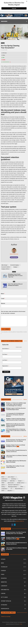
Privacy (21, 624)
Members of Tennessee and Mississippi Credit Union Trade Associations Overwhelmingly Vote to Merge (16, 404)
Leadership (4, 585)
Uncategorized (5, 608)
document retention (6, 266)
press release (12, 476)
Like (3, 57)
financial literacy (19, 488)
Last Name (5, 360)
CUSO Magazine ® (14, 497)
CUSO (3, 490)
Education (4, 578)
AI (12, 488)
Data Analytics (5, 589)
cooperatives (5, 488)
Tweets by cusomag (5, 616)
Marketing (4, 582)
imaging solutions (6, 268)
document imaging (15, 265)
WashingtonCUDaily (13, 486)
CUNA (3, 482)
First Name (5, 354)
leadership (13, 480)
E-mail (3, 298)
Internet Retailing (6, 601)
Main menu (4, 21)
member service (21, 482)
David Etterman (14, 254)
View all (25, 399)
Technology (4, 566)
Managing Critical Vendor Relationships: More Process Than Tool (15, 276)
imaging (16, 266)
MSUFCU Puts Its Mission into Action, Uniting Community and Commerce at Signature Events (15, 425)
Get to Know (4, 597)
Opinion (3, 559)
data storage (5, 265)
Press (2, 574)
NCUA (4, 476)
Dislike (4, 59)
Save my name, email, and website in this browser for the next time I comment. (13, 312)
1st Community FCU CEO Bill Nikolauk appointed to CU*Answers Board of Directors (15, 415)
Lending (3, 593)
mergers (21, 480)
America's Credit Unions (14, 484)
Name (3, 293)
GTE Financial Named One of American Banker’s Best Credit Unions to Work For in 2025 (16, 431)
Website (3, 303)
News (2, 563)
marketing (14, 478)
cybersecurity (11, 482)
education (10, 490)
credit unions (5, 478)
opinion (4, 484)
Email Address (5, 348)
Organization (5, 366)
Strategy (3, 570)
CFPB (22, 486)
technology (5, 480)
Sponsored (4, 604)
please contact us (20, 521)
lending (4, 486)
